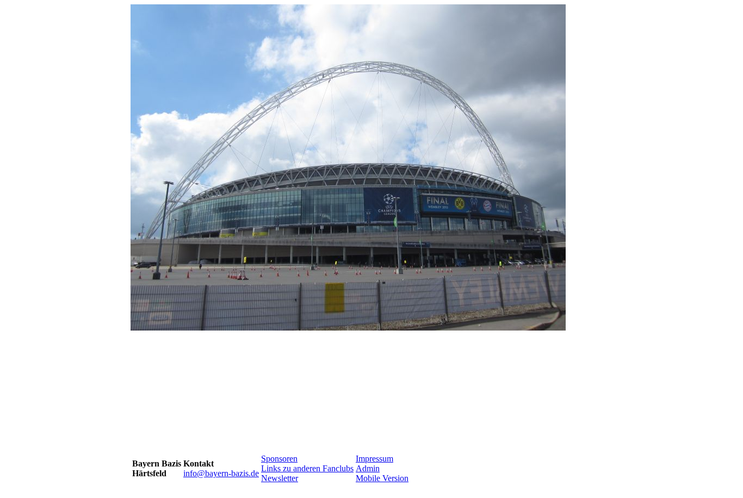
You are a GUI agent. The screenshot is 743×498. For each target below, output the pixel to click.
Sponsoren (279, 458)
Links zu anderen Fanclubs (307, 468)
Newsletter (279, 478)
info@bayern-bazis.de (221, 473)
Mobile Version (382, 478)
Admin (368, 468)
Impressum (374, 458)
